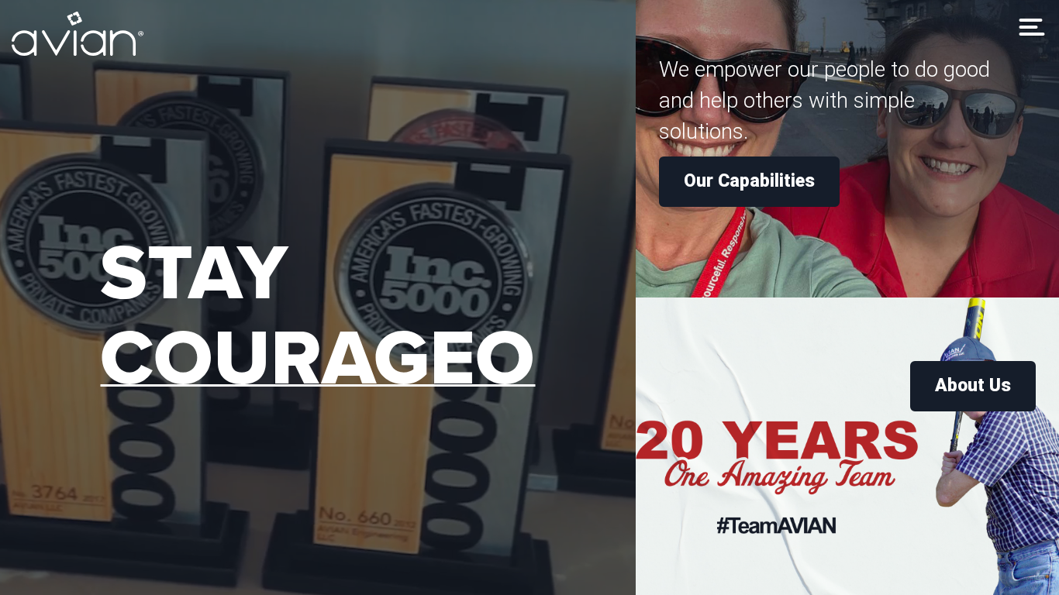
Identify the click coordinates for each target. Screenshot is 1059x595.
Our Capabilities (749, 180)
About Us (973, 385)
